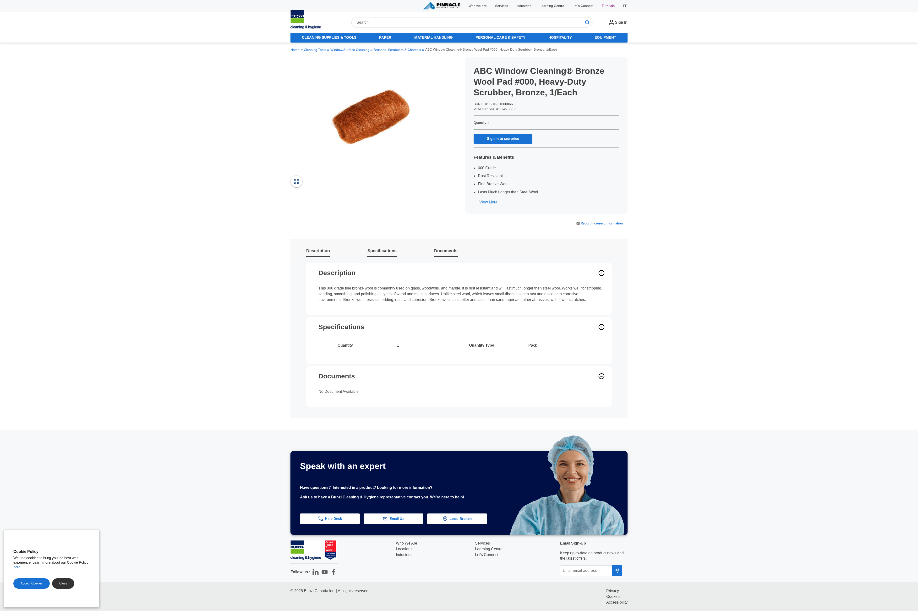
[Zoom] (296, 181)
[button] (902, 482)
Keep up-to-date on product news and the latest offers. (592, 555)
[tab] (329, 38)
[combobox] (471, 22)
